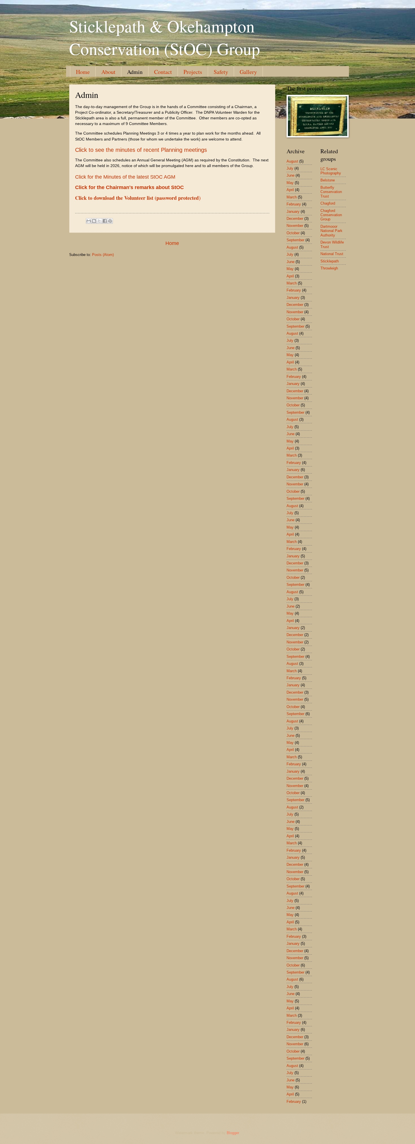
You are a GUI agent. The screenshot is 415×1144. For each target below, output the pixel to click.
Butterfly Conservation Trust (331, 191)
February (294, 204)
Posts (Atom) (103, 255)
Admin (135, 72)
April (290, 190)
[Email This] (88, 221)
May (290, 183)
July (290, 168)
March (292, 197)
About (108, 72)
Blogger (233, 1133)
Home (83, 72)
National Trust (331, 254)
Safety (221, 72)
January (293, 211)
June (290, 175)
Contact (163, 72)
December (295, 218)
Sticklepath (329, 261)
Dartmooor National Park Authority (331, 230)
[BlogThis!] (94, 221)
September (295, 240)
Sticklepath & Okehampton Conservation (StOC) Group (164, 37)
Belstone (327, 180)
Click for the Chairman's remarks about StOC (129, 187)
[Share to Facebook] (105, 221)
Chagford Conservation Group (331, 215)
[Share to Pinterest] (110, 221)
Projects (193, 72)
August (292, 161)
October (293, 233)
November (295, 225)
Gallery (248, 72)
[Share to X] (99, 221)
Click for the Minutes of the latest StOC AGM (125, 177)
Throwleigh (329, 268)
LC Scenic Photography (330, 171)
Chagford (327, 203)
